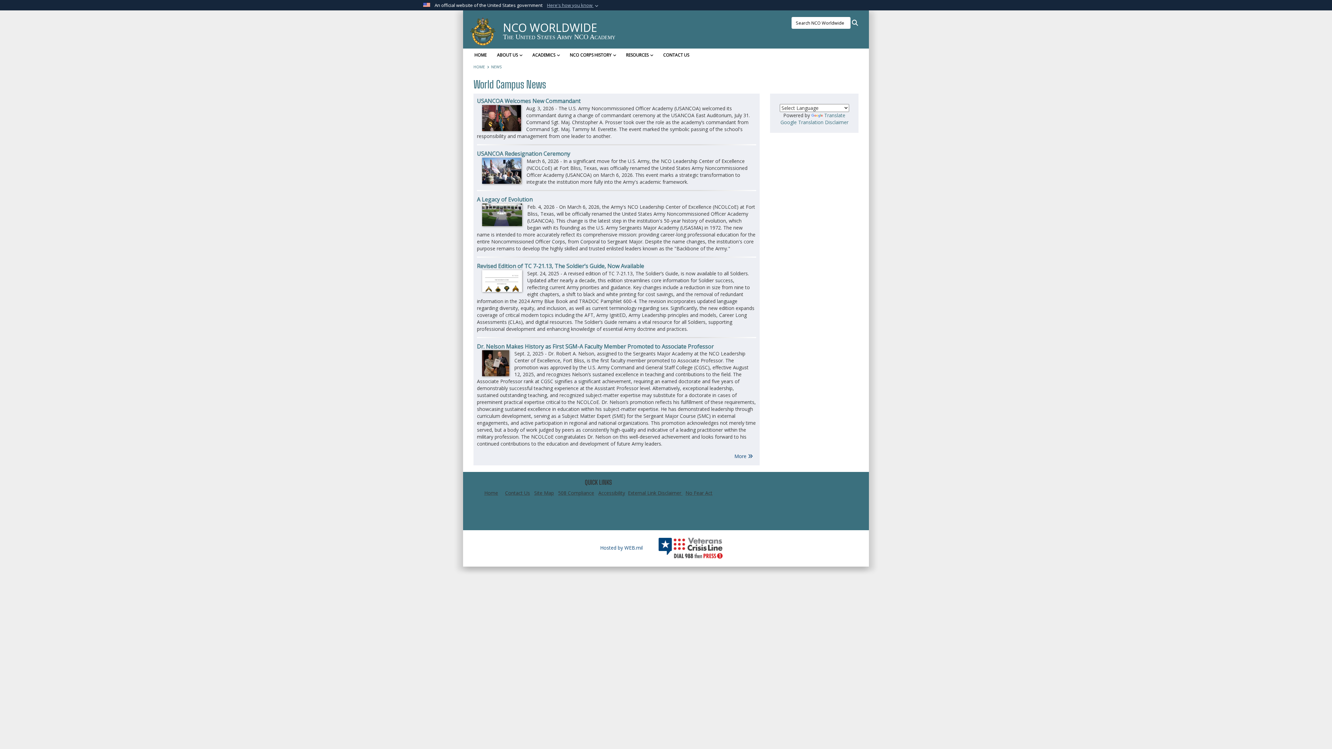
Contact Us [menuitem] (676, 55)
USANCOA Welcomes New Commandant (529, 101)
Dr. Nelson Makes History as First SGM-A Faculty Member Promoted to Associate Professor (595, 346)
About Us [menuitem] (507, 55)
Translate (834, 115)
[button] (573, 5)
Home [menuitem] (481, 55)
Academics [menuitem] (543, 55)
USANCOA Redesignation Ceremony (523, 153)
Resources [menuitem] (637, 55)
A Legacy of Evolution (505, 199)
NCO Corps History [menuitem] (591, 55)
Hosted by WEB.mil (621, 547)
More (741, 456)
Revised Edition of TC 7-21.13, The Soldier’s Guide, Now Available (560, 266)
